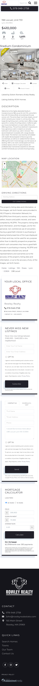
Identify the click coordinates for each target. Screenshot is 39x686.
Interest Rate (10, 524)
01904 (6, 271)
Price (7, 509)
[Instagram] (10, 665)
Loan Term (9, 498)
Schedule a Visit (26, 404)
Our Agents (18, 314)
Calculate (20, 535)
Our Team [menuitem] (7, 649)
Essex (24, 268)
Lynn (31, 268)
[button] (29, 3)
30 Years (10, 503)
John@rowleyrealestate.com (21, 616)
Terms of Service (25, 477)
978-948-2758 (21, 8)
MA (18, 268)
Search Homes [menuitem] (10, 641)
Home (4, 268)
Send (16, 469)
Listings (12, 268)
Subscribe (16, 384)
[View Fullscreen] (4, 171)
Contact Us (8, 314)
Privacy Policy (26, 376)
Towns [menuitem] (5, 645)
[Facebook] (5, 665)
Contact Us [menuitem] (8, 653)
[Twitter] (16, 665)
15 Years (20, 503)
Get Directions (19, 201)
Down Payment (11, 516)
